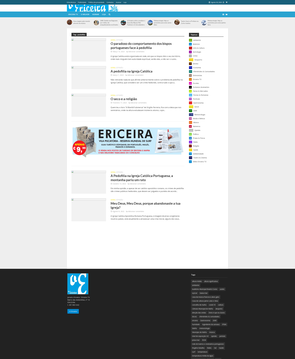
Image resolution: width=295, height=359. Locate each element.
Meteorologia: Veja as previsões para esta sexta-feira (163, 23)
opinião (214, 336)
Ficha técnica (71, 2)
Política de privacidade (96, 2)
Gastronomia (205, 320)
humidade (196, 324)
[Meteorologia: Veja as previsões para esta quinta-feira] (204, 22)
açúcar (194, 293)
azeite (222, 289)
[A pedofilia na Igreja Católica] (88, 77)
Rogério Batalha (198, 348)
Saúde (221, 348)
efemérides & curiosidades (209, 316)
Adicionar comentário (136, 51)
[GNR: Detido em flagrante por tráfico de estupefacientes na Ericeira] (96, 22)
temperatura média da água (202, 356)
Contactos (110, 2)
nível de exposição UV (200, 336)
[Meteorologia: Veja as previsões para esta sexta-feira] (150, 22)
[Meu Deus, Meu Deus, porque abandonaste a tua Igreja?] (88, 209)
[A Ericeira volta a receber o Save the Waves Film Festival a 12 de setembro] (123, 22)
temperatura (202, 352)
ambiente (195, 285)
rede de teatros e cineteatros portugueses (208, 344)
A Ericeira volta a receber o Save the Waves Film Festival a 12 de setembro (136, 23)
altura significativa (211, 281)
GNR (214, 320)
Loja (125, 2)
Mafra (194, 328)
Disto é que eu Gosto (217, 313)
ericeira (195, 320)
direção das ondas (199, 313)
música (212, 332)
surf (193, 352)
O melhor (85, 14)
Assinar (118, 2)
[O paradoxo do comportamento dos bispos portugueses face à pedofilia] (88, 50)
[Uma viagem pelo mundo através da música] (69, 22)
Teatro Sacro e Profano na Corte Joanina (189, 22)
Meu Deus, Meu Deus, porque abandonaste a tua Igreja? (145, 205)
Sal (215, 348)
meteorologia (204, 328)
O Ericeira (73, 311)
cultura (220, 305)
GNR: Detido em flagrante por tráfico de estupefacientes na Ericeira (109, 23)
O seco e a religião (124, 99)
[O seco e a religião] (88, 105)
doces (194, 316)
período (222, 336)
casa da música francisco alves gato (205, 297)
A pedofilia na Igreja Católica (131, 71)
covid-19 (212, 305)
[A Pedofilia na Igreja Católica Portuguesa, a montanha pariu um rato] (88, 182)
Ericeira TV (73, 14)
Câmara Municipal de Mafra (202, 309)
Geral (113, 40)
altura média (197, 281)
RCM (204, 340)
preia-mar (195, 340)
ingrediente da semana (210, 324)
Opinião (119, 40)
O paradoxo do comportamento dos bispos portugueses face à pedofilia (141, 46)
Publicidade (82, 2)
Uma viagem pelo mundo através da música (81, 22)
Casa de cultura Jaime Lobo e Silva (205, 301)
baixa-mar (203, 293)
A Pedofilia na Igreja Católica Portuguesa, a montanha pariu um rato (142, 178)
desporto (219, 309)
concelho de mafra (199, 305)
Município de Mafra (199, 332)
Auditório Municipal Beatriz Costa (204, 289)
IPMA (224, 324)
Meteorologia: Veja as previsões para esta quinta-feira (217, 23)
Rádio (209, 348)
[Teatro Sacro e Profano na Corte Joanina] (177, 22)
